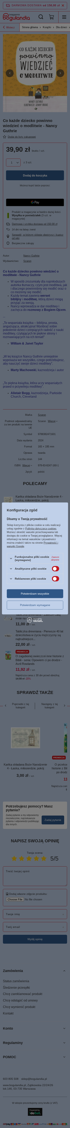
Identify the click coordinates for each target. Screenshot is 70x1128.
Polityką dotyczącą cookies (40, 528)
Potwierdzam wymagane (35, 605)
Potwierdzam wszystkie (35, 593)
